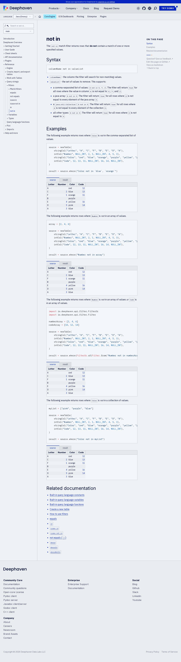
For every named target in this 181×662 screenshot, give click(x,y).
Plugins (103, 16)
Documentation (11, 584)
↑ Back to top (152, 68)
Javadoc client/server (15, 604)
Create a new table (59, 509)
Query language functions (18, 122)
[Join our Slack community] (149, 8)
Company (71, 8)
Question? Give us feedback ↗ (159, 58)
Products (54, 8)
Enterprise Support (78, 584)
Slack (135, 592)
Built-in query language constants (67, 495)
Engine (10, 68)
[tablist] (91, 180)
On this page (154, 39)
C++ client (8, 611)
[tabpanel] (91, 197)
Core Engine (50, 16)
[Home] (17, 8)
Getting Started (12, 46)
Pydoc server (10, 600)
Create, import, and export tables (18, 73)
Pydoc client (10, 596)
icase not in (15, 103)
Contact (7, 637)
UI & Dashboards (66, 16)
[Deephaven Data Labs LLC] (15, 570)
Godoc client (10, 608)
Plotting (80, 16)
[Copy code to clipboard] (135, 67)
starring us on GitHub (106, 2)
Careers (7, 626)
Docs (86, 8)
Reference (9, 64)
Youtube (136, 600)
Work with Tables (14, 78)
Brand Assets (10, 633)
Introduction (8, 38)
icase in (13, 100)
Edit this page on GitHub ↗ (158, 62)
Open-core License (13, 592)
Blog (96, 8)
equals (13, 92)
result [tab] (65, 180)
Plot (8, 125)
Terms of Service (169, 652)
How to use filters (59, 513)
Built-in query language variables (67, 499)
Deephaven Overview (12, 42)
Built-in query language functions (67, 504)
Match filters (15, 89)
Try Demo (167, 8)
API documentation (13, 57)
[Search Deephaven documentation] (155, 8)
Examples (150, 47)
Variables (12, 114)
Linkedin (136, 596)
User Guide (10, 49)
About (6, 622)
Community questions (14, 588)
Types (11, 118)
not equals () (58, 537)
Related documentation (156, 51)
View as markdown (154, 65)
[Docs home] (39, 16)
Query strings (13, 81)
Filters (11, 85)
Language (15, 17)
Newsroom (9, 630)
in (11, 107)
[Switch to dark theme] (138, 8)
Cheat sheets (11, 53)
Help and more (11, 133)
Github (135, 588)
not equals (15, 96)
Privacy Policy (152, 652)
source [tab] (53, 180)
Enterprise (92, 16)
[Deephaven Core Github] (144, 8)
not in (12, 111)
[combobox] (23, 17)
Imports (10, 129)
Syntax (149, 43)
